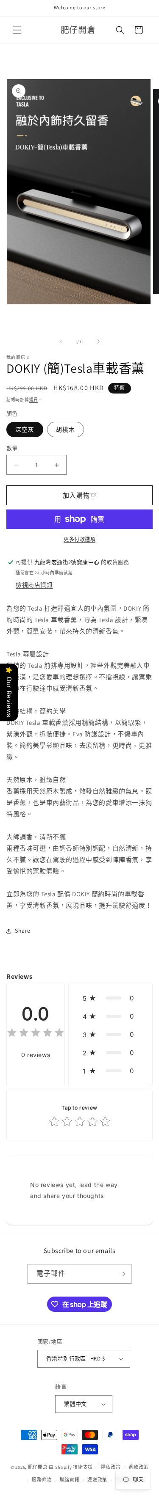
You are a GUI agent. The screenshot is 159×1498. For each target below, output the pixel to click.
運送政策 (97, 1480)
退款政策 (138, 1467)
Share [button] (23, 930)
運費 (33, 399)
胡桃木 (65, 429)
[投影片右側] (98, 341)
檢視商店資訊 (34, 585)
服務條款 (42, 1480)
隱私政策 (111, 1467)
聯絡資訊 (70, 1480)
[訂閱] (121, 1274)
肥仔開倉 (38, 1467)
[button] (17, 30)
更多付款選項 (79, 539)
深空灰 (24, 429)
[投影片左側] (61, 341)
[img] (35, 1034)
